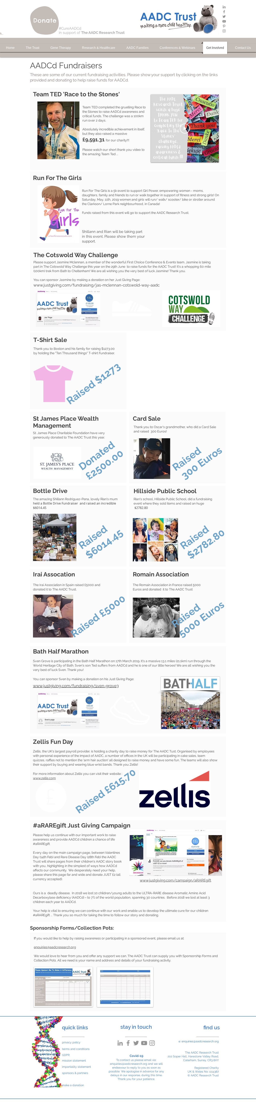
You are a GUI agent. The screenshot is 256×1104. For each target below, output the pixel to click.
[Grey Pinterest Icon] (224, 26)
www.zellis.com (44, 778)
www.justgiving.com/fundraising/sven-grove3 (76, 685)
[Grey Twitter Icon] (224, 16)
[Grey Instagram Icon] (224, 31)
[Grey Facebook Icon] (224, 12)
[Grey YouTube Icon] (224, 21)
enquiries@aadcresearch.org (55, 947)
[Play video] (185, 129)
